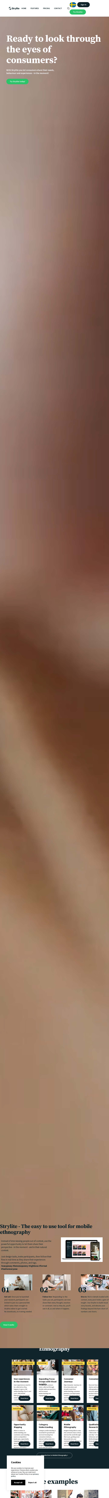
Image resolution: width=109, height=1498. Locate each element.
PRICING (46, 8)
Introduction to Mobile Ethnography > (54, 1455)
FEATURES (35, 8)
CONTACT (58, 8)
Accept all (18, 1482)
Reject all (32, 1482)
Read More (24, 1398)
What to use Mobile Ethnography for (23, 1363)
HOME (24, 8)
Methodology (42, 1363)
